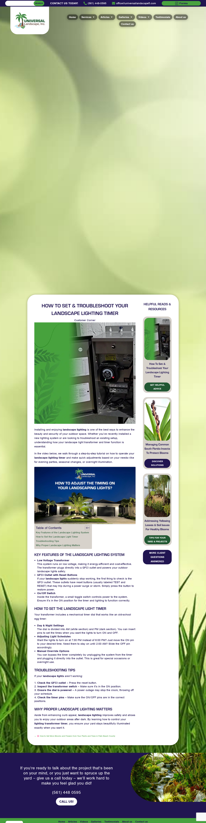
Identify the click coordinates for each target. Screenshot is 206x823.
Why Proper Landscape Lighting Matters (58, 545)
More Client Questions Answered (157, 557)
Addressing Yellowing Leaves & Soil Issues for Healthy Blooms (157, 525)
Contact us (141, 821)
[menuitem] (64, 3)
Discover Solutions (157, 463)
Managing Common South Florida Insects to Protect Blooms (157, 448)
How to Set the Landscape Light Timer (57, 536)
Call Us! (66, 801)
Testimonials (111, 821)
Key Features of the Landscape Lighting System (62, 532)
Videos (84, 821)
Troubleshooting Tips (47, 541)
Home (61, 821)
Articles (72, 821)
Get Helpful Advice (157, 387)
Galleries (96, 821)
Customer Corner (84, 320)
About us (127, 821)
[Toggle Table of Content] (86, 527)
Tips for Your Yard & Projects (157, 539)
